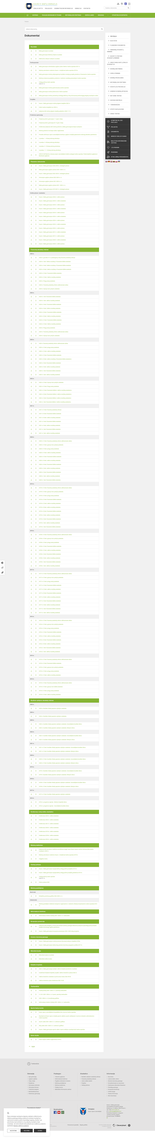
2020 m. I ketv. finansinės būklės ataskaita (50, 480)
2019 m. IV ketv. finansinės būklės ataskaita (50, 499)
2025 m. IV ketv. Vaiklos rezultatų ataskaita (50, 277)
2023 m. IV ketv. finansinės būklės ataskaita (50, 355)
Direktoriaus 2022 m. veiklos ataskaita (49, 819)
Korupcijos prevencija (117, 87)
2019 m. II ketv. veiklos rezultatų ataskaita (49, 515)
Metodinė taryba (116, 95)
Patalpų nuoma (59, 1087)
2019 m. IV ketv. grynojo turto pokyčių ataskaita (51, 491)
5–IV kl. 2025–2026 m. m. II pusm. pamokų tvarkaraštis (53, 994)
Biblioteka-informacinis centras (119, 142)
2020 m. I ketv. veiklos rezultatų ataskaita (49, 476)
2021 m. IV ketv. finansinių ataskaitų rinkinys (50, 409)
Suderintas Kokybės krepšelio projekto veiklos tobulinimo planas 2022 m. (58, 972)
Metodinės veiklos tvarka (45, 959)
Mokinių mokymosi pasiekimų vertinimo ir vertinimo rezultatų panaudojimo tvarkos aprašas (62, 78)
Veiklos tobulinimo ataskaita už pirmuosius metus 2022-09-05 (55, 976)
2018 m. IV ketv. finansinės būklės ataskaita (50, 546)
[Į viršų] (129, 1125)
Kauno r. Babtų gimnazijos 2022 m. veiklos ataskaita (52, 224)
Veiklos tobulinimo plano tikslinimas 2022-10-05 (51, 980)
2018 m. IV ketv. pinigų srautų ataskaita (49, 542)
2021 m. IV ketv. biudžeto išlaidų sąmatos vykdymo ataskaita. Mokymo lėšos (58, 751)
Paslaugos (48, 8)
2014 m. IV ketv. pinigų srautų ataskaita (49, 690)
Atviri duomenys (112, 1095)
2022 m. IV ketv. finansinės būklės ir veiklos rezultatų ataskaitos (55, 390)
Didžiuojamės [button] (89, 15)
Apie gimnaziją (32, 1076)
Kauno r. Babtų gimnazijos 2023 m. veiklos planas (51, 220)
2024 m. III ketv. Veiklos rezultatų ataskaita (50, 316)
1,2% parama (115, 147)
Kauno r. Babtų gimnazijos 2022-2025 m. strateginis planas (54, 173)
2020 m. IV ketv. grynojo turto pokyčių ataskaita (51, 445)
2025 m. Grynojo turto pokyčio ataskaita (49, 288)
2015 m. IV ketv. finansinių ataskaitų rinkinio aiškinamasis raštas (55, 659)
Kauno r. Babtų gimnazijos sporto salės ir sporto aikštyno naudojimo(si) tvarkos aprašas (62, 1029)
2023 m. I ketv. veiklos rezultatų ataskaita (49, 374)
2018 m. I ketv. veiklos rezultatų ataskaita (49, 566)
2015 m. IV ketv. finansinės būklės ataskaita (50, 663)
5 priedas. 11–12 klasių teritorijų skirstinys (50, 150)
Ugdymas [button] (35, 15)
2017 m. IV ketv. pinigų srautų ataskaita (49, 581)
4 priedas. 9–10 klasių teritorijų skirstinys (49, 146)
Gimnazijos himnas (33, 1087)
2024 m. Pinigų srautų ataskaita (47, 327)
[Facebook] (55, 1112)
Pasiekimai (114, 152)
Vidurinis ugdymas (60, 1076)
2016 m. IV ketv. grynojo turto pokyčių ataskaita (51, 624)
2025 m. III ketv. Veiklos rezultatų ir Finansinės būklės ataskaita (55, 269)
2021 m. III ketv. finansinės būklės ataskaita (50, 413)
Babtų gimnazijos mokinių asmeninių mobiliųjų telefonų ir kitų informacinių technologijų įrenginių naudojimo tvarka (68, 95)
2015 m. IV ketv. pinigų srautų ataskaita (49, 671)
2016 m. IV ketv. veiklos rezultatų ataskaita (50, 636)
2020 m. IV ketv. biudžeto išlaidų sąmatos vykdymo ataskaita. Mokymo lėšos (58, 763)
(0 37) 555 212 (115, 1109)
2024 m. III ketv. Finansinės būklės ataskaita (50, 312)
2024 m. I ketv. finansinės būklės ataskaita (50, 296)
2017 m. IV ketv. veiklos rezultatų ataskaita (50, 589)
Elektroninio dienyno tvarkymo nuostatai (49, 58)
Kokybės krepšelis (116, 100)
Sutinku (40, 1130)
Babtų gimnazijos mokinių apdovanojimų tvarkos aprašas (54, 87)
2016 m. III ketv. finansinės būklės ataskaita (50, 640)
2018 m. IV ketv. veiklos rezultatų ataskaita (50, 550)
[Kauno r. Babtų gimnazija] (29, 6)
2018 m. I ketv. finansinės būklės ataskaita (50, 562)
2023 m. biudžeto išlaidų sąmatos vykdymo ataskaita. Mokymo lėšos (57, 728)
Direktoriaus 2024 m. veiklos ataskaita (49, 839)
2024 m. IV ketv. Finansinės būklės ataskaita (50, 320)
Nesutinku (27, 1130)
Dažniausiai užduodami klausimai (116, 1085)
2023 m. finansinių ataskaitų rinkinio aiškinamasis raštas (53, 343)
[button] (118, 4)
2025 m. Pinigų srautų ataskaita (47, 281)
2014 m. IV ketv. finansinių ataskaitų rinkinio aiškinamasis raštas (55, 683)
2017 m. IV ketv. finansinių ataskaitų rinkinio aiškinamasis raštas (55, 573)
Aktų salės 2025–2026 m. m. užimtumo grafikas (51, 1025)
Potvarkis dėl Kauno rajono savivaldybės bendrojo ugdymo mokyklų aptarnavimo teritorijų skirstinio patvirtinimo (68, 134)
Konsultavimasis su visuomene (116, 1083)
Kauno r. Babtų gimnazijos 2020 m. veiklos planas (51, 243)
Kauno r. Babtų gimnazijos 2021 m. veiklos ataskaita (52, 232)
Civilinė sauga (111, 1091)
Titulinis (27, 21)
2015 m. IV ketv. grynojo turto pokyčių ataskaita (51, 667)
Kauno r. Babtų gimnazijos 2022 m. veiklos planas (51, 228)
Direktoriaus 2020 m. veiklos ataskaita (49, 827)
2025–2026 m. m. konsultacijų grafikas (49, 998)
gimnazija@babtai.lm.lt (115, 1111)
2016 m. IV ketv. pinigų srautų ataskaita (49, 628)
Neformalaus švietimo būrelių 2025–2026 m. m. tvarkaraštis (54, 915)
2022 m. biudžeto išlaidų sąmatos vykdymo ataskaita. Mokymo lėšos (57, 739)
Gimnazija (78, 8)
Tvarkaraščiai (115, 104)
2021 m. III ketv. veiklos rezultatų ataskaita (49, 417)
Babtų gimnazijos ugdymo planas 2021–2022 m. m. (52, 185)
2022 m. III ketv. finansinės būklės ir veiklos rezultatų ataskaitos (55, 394)
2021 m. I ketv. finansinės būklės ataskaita (50, 429)
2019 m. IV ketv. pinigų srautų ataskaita (49, 495)
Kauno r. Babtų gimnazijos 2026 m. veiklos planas (51, 197)
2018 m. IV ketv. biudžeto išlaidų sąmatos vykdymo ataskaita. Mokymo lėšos (58, 786)
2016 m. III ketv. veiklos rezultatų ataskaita (49, 644)
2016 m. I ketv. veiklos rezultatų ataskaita (49, 651)
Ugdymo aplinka (33, 1079)
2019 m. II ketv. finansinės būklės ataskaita (50, 519)
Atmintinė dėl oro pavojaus (117, 121)
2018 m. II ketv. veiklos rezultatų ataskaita (49, 558)
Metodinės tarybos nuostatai (46, 955)
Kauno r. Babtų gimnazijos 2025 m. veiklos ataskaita (52, 201)
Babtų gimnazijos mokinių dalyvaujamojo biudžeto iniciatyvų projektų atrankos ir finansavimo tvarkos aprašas (67, 74)
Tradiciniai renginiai (34, 1089)
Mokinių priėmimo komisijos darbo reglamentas (51, 130)
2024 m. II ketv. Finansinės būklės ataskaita (50, 304)
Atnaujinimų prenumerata (119, 157)
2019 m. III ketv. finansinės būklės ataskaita (50, 511)
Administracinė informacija (63, 8)
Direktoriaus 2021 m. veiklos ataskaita (49, 823)
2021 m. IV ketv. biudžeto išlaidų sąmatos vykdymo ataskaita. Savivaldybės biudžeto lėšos (62, 747)
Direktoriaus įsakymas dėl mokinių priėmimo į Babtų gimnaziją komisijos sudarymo (60, 126)
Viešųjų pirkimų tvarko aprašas (47, 82)
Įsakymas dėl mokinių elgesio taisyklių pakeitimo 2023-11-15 (54, 111)
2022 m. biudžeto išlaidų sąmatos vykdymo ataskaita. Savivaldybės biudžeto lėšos (60, 735)
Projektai (114, 127)
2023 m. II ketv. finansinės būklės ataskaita (50, 363)
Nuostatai (113, 41)
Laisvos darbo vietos (113, 1079)
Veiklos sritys (38, 8)
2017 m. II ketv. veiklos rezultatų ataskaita (49, 605)
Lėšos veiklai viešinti (87, 1081)
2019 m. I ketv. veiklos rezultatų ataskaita (49, 523)
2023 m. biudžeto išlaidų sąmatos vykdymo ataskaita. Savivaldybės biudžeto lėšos (60, 724)
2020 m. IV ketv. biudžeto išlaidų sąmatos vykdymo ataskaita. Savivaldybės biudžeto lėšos (62, 759)
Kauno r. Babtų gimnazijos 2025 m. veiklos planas (51, 204)
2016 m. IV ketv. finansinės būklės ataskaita (50, 632)
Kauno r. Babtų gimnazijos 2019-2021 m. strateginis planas (54, 189)
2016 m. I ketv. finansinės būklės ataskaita (50, 647)
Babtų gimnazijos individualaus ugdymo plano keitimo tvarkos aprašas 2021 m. (59, 66)
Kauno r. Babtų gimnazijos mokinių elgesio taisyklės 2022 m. (54, 103)
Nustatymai (13, 1130)
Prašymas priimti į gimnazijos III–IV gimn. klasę (51, 122)
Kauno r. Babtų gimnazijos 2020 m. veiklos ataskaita (52, 240)
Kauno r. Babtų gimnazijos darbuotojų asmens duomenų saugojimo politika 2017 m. (60, 945)
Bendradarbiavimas (34, 1091)
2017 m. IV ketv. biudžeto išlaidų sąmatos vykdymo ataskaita (54, 794)
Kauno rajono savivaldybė (94, 1111)
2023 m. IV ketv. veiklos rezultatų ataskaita (50, 351)
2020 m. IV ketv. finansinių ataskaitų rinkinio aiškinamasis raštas (55, 441)
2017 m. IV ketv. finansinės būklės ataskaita (50, 585)
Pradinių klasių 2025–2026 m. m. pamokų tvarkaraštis (52, 990)
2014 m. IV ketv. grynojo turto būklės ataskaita (51, 686)
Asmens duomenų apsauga (119, 91)
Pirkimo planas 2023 (44, 882)
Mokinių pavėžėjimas (117, 78)
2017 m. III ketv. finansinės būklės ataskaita (50, 593)
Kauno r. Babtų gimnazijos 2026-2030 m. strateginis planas (54, 165)
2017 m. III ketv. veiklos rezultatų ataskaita (49, 597)
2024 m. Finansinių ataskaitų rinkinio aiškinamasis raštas (53, 331)
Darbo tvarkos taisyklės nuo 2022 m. (48, 107)
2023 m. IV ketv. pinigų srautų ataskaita (49, 347)
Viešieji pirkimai (115, 73)
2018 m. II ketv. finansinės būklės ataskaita (50, 554)
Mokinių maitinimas (116, 69)
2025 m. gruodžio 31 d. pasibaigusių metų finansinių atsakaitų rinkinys (57, 257)
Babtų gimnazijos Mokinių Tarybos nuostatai (50, 54)
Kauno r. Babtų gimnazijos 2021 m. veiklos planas (51, 236)
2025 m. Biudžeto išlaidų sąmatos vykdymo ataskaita (52, 708)
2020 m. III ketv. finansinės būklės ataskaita (50, 464)
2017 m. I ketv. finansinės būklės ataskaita (50, 608)
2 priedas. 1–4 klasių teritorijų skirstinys (49, 138)
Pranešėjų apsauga (113, 1087)
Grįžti (33, 1046)
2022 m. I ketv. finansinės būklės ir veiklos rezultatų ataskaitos (55, 402)
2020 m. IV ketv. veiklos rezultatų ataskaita (50, 452)
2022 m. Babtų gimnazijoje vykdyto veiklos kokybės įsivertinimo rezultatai (58, 969)
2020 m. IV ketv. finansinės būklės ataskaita (50, 456)
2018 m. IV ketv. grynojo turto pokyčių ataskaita (51, 538)
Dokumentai (115, 131)
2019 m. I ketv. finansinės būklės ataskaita (50, 526)
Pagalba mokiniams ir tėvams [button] (51, 15)
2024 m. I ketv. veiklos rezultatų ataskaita (49, 300)
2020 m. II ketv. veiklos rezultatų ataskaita (49, 468)
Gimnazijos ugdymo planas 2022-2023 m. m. (50, 177)
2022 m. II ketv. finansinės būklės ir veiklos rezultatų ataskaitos (55, 398)
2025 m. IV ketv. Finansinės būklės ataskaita (50, 273)
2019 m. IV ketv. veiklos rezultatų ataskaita (50, 503)
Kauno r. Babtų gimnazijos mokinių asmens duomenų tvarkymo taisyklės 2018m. (59, 941)
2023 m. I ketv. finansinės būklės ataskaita (50, 370)
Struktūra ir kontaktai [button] (119, 15)
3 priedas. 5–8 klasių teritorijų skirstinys (49, 142)
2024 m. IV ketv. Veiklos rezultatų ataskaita (50, 324)
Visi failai (113, 36)
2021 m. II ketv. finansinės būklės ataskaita (50, 421)
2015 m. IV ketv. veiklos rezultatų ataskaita (50, 675)
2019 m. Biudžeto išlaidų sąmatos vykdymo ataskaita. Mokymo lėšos (57, 774)
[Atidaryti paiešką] (128, 8)
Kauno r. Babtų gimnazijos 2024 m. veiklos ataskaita (52, 208)
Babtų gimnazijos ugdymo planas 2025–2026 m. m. (52, 169)
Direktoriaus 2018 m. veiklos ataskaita (49, 835)
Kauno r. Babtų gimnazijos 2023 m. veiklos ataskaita (52, 216)
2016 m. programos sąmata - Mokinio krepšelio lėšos (53, 802)
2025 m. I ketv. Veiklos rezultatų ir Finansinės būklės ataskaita (55, 261)
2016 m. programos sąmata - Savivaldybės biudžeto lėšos (54, 806)
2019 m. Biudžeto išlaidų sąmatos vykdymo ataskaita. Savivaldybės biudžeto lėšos (60, 771)
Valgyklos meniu (43, 858)
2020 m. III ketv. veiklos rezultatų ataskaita (49, 460)
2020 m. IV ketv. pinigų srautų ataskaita (49, 448)
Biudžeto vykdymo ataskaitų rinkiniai (91, 1076)
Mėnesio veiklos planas (118, 136)
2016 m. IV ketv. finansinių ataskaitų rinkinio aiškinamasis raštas (55, 620)
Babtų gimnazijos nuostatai (46, 51)
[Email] (62, 1112)
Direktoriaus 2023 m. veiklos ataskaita (49, 816)
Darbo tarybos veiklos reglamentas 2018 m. (50, 1039)
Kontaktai (87, 8)
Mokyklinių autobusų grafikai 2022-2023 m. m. (51, 896)
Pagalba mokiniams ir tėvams (62, 1081)
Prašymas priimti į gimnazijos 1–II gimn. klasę (51, 119)
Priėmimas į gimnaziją (34, 1093)
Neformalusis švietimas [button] (73, 15)
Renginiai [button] (101, 15)
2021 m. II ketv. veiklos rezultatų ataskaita (49, 425)
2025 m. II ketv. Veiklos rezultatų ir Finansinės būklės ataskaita (55, 265)
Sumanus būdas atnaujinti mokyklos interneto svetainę (105, 1126)
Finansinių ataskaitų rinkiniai (89, 1079)
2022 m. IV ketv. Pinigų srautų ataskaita (49, 386)
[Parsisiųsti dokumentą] (31, 51)
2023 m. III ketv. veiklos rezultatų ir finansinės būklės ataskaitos (55, 359)
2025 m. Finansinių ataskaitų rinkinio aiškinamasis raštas (53, 285)
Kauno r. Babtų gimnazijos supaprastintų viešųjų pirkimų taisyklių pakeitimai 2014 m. (60, 872)
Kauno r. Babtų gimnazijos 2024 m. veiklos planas (51, 212)
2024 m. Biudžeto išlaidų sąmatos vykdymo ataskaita (52, 716)
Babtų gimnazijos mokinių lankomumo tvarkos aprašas (53, 91)
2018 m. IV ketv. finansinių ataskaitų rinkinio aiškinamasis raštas (55, 534)
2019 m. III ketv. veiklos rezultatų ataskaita (49, 507)
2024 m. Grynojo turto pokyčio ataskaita (49, 335)
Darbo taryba (115, 113)
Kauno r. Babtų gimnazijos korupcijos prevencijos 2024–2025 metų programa (59, 931)
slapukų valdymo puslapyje (21, 1125)
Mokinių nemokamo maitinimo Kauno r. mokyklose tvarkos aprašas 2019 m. (58, 70)
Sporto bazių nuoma (117, 109)
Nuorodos (110, 1076)
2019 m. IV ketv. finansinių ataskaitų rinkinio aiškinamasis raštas (55, 487)
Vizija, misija (32, 1081)
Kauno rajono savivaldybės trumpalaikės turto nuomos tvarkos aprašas (57, 1012)
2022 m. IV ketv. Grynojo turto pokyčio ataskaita (51, 382)
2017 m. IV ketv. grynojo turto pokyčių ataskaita (51, 577)
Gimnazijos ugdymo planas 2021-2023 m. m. (50, 181)
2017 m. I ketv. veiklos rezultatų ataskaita (49, 612)
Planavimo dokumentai (117, 45)
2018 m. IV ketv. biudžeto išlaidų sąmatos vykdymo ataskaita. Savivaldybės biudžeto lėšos (62, 782)
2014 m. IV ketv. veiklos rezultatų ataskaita (50, 694)
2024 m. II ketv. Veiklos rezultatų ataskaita (49, 308)
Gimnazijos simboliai (34, 1085)
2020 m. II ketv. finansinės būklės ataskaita (50, 472)
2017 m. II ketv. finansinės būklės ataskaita (50, 601)
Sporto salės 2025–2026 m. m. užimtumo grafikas (52, 1021)
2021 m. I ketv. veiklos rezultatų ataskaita (49, 433)
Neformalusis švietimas (118, 82)
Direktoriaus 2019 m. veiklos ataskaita (49, 831)
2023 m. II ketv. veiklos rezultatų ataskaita (49, 367)
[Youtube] (58, 1112)
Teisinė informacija (113, 1093)
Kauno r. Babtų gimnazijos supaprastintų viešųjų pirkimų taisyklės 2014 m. (58, 868)
